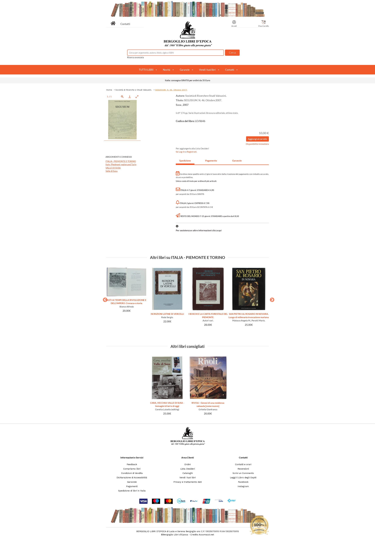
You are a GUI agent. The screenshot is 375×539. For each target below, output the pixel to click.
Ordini (187, 464)
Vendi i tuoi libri (207, 69)
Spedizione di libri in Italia (132, 490)
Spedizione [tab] (185, 160)
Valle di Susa (111, 171)
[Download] (129, 96)
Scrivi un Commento (243, 473)
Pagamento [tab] (211, 160)
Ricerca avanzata (135, 57)
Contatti (125, 23)
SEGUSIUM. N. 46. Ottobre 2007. (171, 90)
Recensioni (243, 468)
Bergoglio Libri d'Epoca (175, 534)
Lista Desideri (187, 468)
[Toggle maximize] (137, 96)
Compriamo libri (131, 468)
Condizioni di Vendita (132, 473)
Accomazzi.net (206, 534)
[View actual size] (122, 96)
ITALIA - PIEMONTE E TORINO (120, 161)
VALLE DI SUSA (113, 167)
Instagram (243, 486)
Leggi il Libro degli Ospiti (243, 477)
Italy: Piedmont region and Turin (120, 164)
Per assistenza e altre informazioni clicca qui (198, 230)
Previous (104, 299)
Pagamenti (132, 486)
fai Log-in (180, 151)
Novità (166, 69)
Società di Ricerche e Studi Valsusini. (133, 90)
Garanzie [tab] (237, 160)
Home (109, 90)
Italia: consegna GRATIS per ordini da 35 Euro (187, 80)
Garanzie (185, 69)
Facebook (243, 482)
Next (271, 299)
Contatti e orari (243, 464)
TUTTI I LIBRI (146, 69)
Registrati (192, 151)
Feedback (132, 464)
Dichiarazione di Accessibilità (132, 477)
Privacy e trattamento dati (187, 482)
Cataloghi (188, 473)
